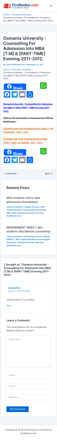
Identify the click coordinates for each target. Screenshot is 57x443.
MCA (14, 213)
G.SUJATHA (14, 288)
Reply (8, 305)
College (27, 207)
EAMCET (10, 239)
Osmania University (25, 213)
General (35, 207)
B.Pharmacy (29, 236)
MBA (8, 213)
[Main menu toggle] (51, 6)
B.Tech (39, 236)
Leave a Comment (14, 207)
